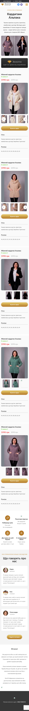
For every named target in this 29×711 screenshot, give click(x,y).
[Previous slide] (4, 119)
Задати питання (14, 637)
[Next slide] (25, 119)
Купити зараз (14, 128)
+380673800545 (7, 1)
